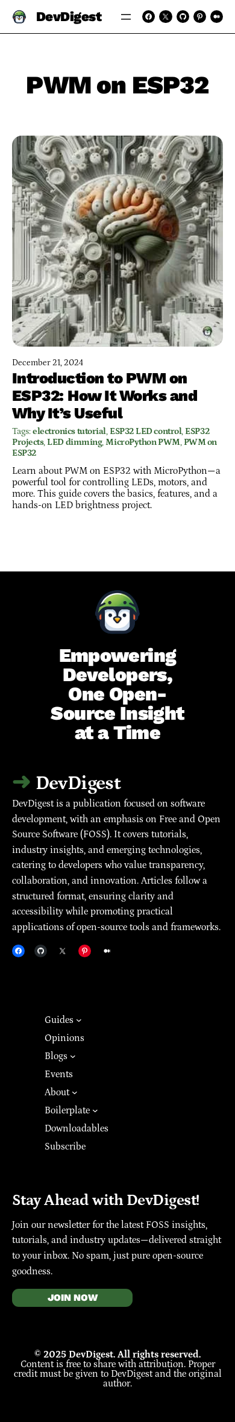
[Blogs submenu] (73, 1056)
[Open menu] (126, 17)
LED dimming (74, 442)
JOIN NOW (73, 1297)
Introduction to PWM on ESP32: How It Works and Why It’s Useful (104, 395)
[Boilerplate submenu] (95, 1110)
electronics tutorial (69, 431)
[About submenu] (75, 1092)
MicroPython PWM (142, 442)
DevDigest (69, 16)
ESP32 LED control (145, 431)
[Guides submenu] (79, 1020)
